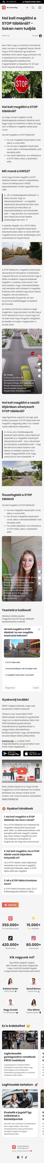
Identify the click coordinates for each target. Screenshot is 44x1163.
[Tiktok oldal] (26, 1157)
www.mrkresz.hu (10, 799)
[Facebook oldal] (22, 1157)
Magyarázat (10, 688)
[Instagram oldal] (18, 1157)
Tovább (36, 688)
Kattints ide (8, 741)
